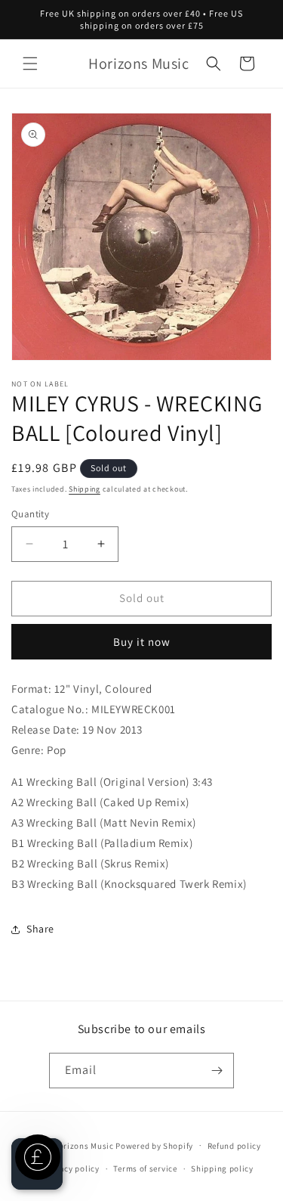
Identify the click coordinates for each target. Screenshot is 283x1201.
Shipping (84, 489)
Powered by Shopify (154, 1145)
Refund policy (234, 1145)
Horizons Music (83, 1145)
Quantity (30, 513)
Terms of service (145, 1168)
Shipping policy (222, 1168)
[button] (30, 63)
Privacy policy (72, 1168)
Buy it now (142, 642)
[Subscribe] (216, 1070)
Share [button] (40, 929)
